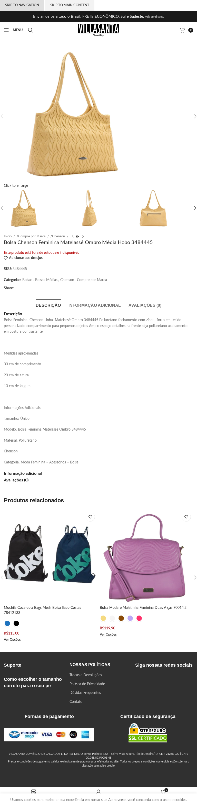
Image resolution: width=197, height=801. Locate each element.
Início (8, 236)
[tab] (48, 305)
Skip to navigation (22, 5)
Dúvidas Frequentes (85, 693)
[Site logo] (98, 30)
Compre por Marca (32, 236)
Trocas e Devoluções (86, 675)
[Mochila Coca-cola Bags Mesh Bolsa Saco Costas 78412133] (50, 556)
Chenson (59, 236)
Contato (76, 702)
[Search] (31, 30)
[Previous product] (72, 236)
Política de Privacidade (87, 684)
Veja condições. (154, 16)
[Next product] (82, 236)
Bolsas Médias (46, 280)
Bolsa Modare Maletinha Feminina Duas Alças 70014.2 (143, 608)
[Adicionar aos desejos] (90, 516)
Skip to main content (69, 5)
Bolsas (27, 280)
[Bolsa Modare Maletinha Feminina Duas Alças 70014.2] (146, 556)
